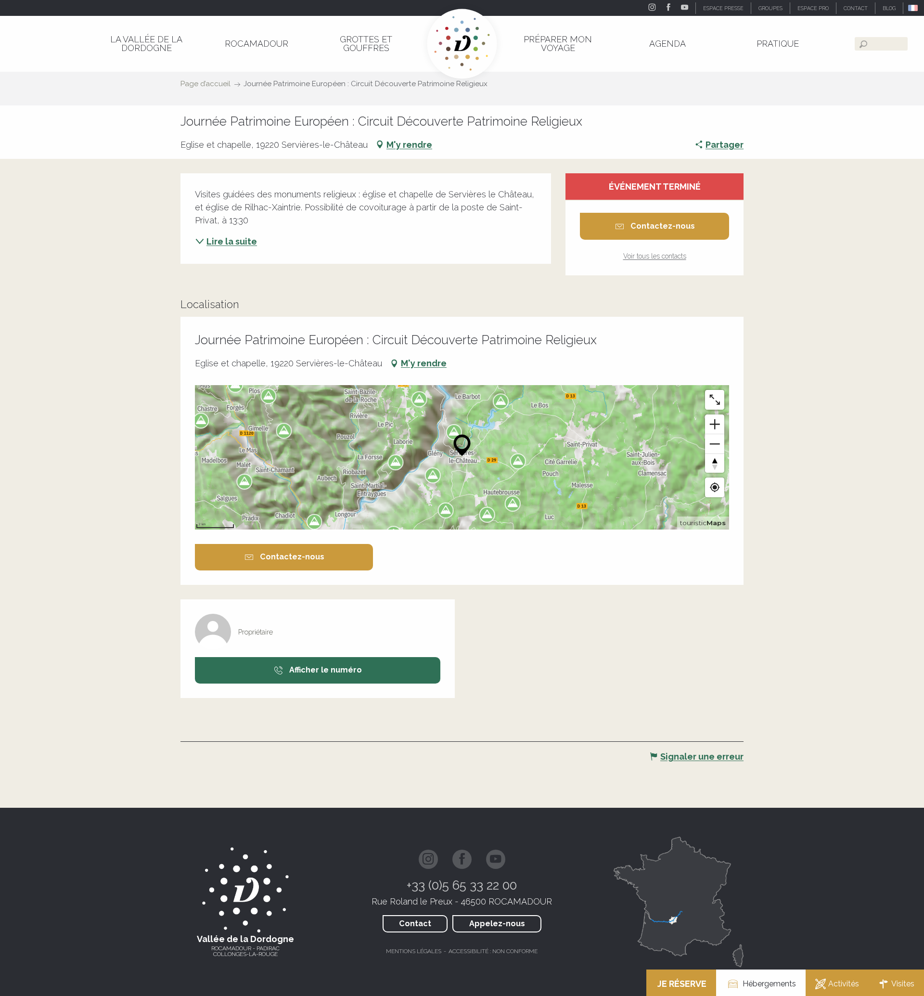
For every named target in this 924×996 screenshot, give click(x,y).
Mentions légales (413, 951)
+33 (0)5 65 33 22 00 (462, 885)
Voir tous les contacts (654, 256)
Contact (415, 923)
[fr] (913, 8)
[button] (913, 8)
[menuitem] (146, 43)
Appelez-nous (497, 923)
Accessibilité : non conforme (493, 951)
